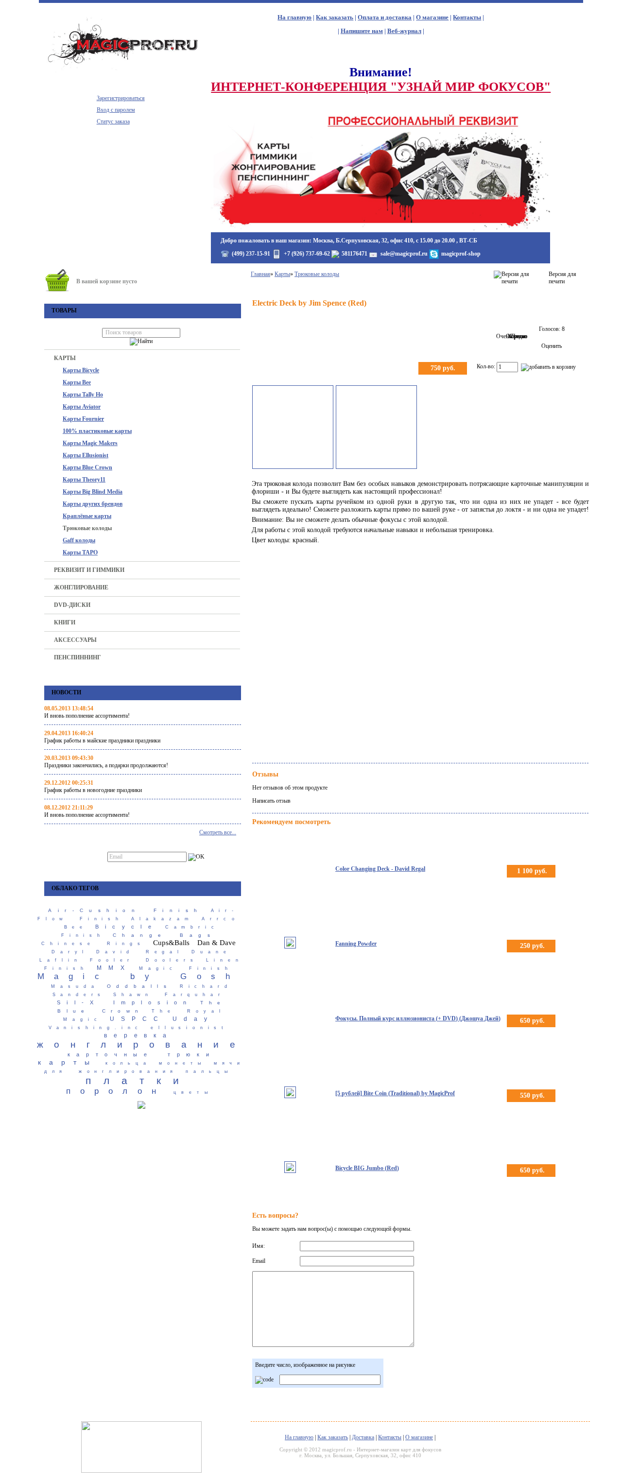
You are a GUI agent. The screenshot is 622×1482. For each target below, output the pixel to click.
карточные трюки (142, 1054)
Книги (64, 622)
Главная (260, 274)
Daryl (70, 951)
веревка (138, 1035)
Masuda (75, 986)
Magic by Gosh (138, 976)
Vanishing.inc (96, 1027)
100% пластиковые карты (97, 431)
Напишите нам (362, 30)
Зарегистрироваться (121, 98)
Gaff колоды (79, 540)
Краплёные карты (87, 516)
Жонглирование (81, 587)
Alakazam (162, 918)
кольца (128, 1063)
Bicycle (126, 927)
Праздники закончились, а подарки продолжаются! (106, 765)
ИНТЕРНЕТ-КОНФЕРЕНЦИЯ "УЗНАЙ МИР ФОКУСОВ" (381, 87)
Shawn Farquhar (169, 994)
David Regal (140, 951)
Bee (75, 927)
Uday (193, 1019)
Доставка (363, 1437)
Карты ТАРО (80, 552)
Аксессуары (75, 640)
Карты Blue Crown (87, 467)
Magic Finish (186, 968)
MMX (114, 968)
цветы (193, 1092)
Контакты (467, 17)
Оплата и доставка (385, 17)
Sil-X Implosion (124, 1002)
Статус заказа (113, 121)
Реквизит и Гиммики (89, 570)
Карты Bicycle (81, 370)
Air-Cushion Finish (125, 910)
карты (68, 1062)
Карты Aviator (82, 406)
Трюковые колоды (87, 528)
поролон (115, 1091)
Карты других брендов (92, 503)
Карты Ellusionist (85, 455)
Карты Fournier (83, 418)
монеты (182, 1063)
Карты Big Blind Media (92, 491)
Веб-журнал (404, 30)
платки (138, 1080)
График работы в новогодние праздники (93, 790)
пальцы (209, 1071)
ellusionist (189, 1027)
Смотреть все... (217, 832)
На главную (294, 17)
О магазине (432, 17)
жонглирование (141, 1044)
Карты (65, 358)
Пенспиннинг (77, 657)
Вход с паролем (116, 109)
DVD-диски (72, 605)
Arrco (221, 918)
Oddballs (139, 986)
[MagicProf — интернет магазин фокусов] (125, 70)
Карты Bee (77, 382)
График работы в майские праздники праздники (102, 740)
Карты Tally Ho (83, 394)
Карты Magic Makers (90, 443)
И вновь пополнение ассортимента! (87, 715)
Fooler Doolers (144, 960)
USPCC (137, 1019)
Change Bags (164, 935)
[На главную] (380, 228)
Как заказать (334, 17)
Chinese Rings (93, 943)
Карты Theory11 (84, 479)
